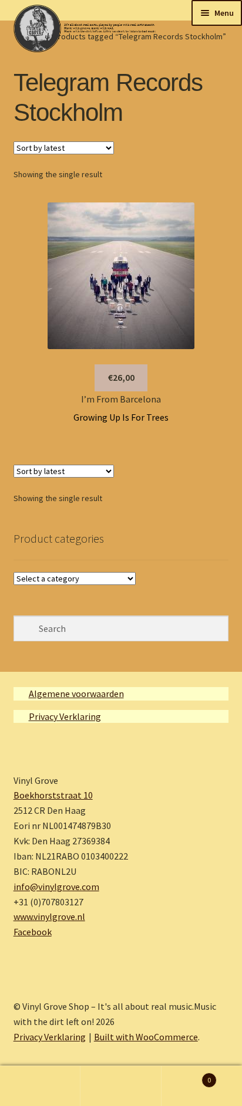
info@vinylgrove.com (56, 886)
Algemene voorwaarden (76, 693)
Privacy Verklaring (65, 716)
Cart (186, 1075)
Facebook (33, 932)
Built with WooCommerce (146, 1037)
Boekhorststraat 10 (53, 795)
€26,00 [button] (121, 377)
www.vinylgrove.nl (49, 916)
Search (120, 1086)
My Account (40, 1086)
